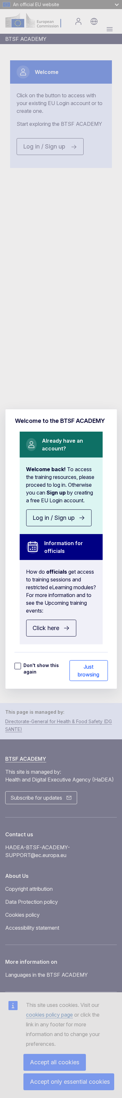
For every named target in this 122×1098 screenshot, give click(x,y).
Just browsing (88, 670)
